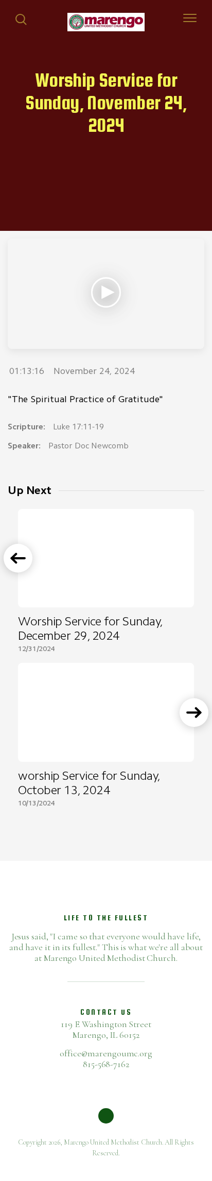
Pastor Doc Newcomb (88, 445)
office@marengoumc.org (106, 1053)
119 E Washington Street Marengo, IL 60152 (106, 1029)
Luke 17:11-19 (78, 426)
